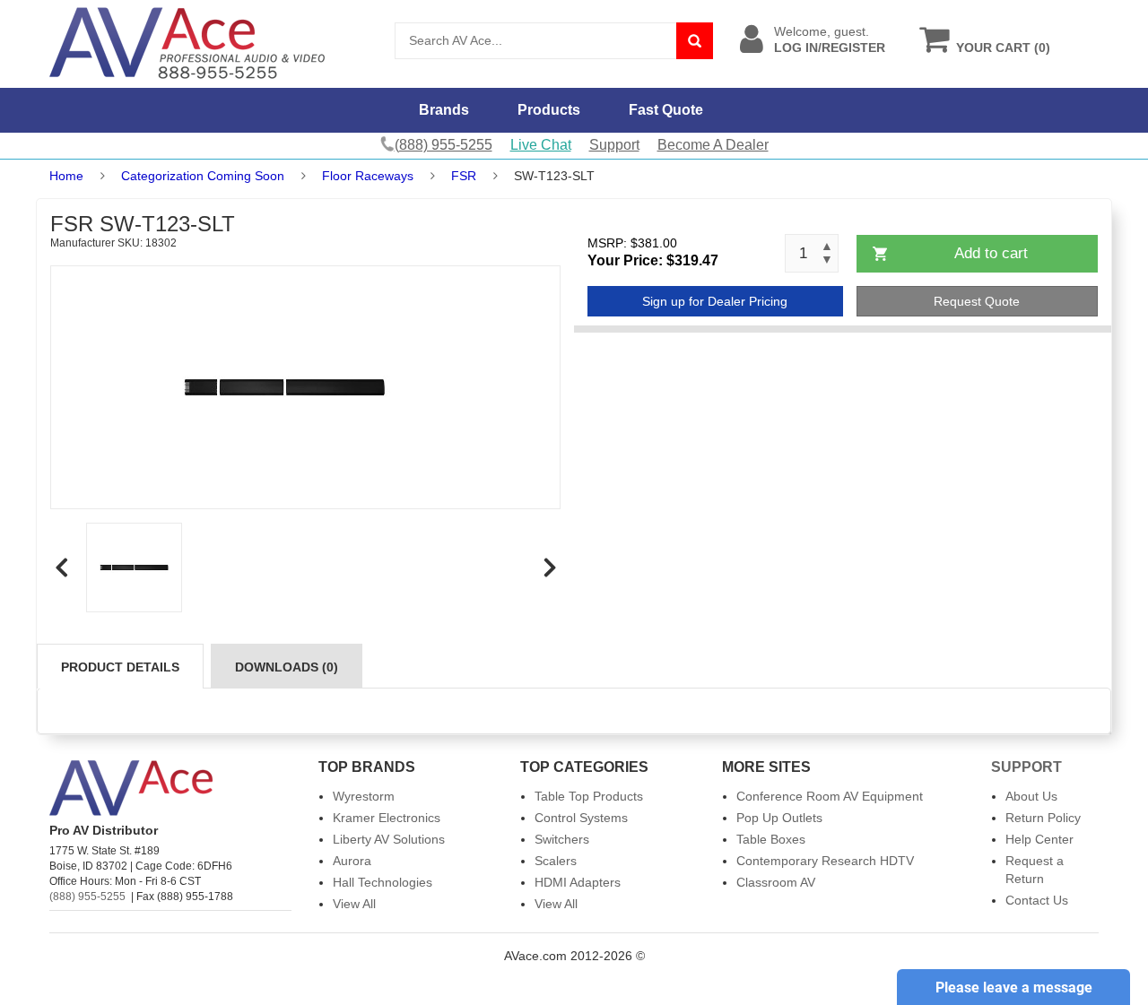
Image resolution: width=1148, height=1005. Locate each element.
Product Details (120, 667)
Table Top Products (589, 796)
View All (354, 904)
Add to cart (991, 253)
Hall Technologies (382, 882)
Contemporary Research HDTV (825, 860)
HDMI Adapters (578, 882)
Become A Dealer (713, 144)
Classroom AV (775, 882)
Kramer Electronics (386, 817)
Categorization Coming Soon (202, 176)
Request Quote (977, 301)
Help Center (1039, 839)
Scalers (556, 860)
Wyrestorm (364, 796)
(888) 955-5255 (87, 896)
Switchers (562, 839)
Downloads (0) (286, 667)
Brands (444, 109)
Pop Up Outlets (779, 817)
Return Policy (1043, 817)
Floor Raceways (367, 176)
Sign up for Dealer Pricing (714, 301)
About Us (1031, 796)
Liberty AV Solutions (389, 839)
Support (614, 144)
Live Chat (540, 144)
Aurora (352, 860)
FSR (463, 176)
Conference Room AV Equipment (829, 796)
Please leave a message (1013, 987)
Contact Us (1036, 900)
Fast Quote (666, 109)
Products (548, 109)
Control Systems (581, 817)
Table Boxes (770, 839)
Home (66, 176)
